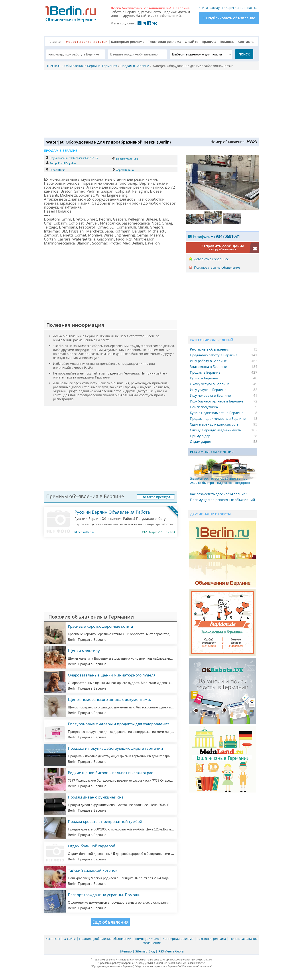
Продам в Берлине (205, 372)
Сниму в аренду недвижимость (215, 430)
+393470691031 (225, 236)
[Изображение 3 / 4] (214, 223)
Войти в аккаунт (211, 8)
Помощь (227, 41)
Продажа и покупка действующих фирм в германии (115, 748)
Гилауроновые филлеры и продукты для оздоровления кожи (124, 723)
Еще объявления (110, 922)
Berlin (61, 170)
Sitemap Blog (145, 951)
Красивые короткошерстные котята (100, 626)
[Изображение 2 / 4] (195, 223)
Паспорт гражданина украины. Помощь (104, 894)
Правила (209, 41)
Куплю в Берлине (204, 378)
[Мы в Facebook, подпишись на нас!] (149, 23)
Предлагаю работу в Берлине (213, 355)
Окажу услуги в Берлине (210, 384)
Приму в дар (200, 436)
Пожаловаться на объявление (217, 267)
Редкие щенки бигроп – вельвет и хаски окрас (110, 772)
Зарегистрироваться (242, 8)
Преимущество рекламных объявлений (222, 499)
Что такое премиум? (155, 497)
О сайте (191, 41)
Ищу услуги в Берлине (208, 389)
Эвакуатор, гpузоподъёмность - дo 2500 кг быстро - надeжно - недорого (220, 480)
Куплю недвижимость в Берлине (216, 412)
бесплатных (132, 8)
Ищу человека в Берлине (210, 395)
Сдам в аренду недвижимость (214, 424)
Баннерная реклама (127, 41)
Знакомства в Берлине (208, 366)
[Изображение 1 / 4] (222, 209)
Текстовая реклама (164, 41)
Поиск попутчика (204, 407)
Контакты (246, 41)
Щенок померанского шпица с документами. (109, 699)
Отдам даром (200, 441)
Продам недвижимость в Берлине (218, 418)
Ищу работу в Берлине (208, 361)
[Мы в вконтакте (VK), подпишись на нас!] (154, 23)
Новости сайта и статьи (87, 41)
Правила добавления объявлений (105, 939)
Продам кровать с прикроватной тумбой (105, 821)
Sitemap (126, 951)
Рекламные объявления (209, 349)
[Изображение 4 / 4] (232, 223)
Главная (55, 41)
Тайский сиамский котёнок (92, 870)
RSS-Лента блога (171, 951)
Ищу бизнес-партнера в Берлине (216, 401)
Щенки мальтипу (84, 650)
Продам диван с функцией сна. (96, 797)
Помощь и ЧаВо (147, 939)
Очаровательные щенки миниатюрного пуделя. (112, 675)
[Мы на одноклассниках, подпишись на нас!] (140, 23)
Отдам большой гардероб (91, 845)
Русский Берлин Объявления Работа (112, 512)
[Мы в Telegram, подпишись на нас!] (144, 23)
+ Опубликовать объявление (229, 18)
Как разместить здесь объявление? (218, 494)
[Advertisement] (150, 103)
